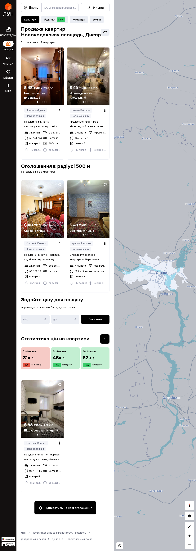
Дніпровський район (33, 539)
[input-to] (65, 319)
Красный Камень (36, 243)
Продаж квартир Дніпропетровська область (59, 532)
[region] (155, 275)
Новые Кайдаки (35, 110)
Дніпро (56, 539)
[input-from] (35, 319)
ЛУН (23, 532)
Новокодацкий (35, 116)
